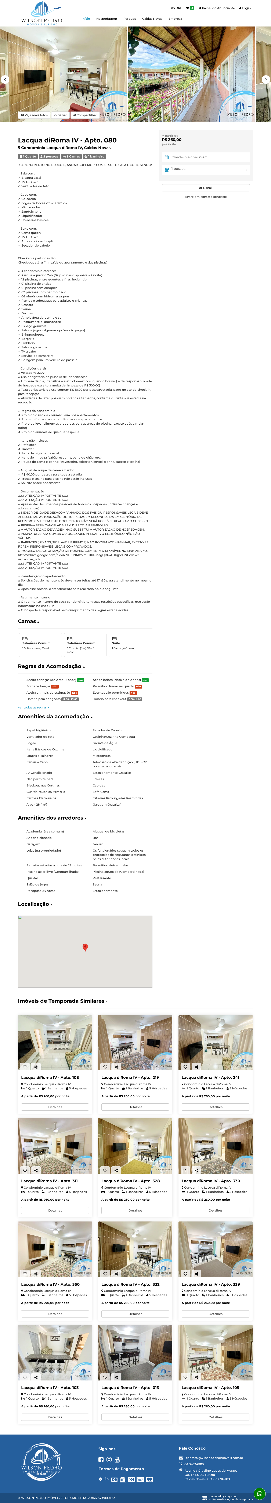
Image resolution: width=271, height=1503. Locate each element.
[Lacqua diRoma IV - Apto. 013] (135, 1353)
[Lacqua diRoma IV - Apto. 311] (55, 1146)
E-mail (207, 188)
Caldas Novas (152, 19)
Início (86, 19)
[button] (266, 79)
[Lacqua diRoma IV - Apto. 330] (215, 1146)
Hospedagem (106, 19)
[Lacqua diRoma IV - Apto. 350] (55, 1249)
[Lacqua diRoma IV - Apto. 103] (55, 1353)
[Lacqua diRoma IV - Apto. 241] (215, 1043)
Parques (129, 19)
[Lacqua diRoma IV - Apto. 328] (135, 1146)
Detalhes (55, 1107)
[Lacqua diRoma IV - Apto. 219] (135, 1043)
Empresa (175, 19)
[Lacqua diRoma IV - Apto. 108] (55, 1043)
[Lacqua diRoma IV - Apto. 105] (215, 1353)
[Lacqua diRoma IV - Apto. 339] (215, 1249)
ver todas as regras (32, 707)
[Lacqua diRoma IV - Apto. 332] (135, 1249)
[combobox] (210, 170)
